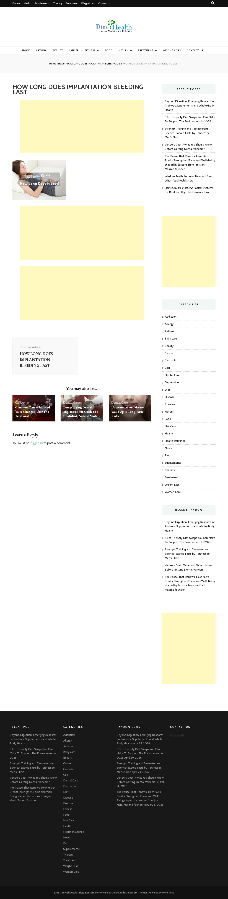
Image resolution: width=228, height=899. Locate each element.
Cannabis (170, 360)
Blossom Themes (137, 892)
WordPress (168, 892)
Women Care (173, 492)
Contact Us (104, 3)
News (168, 448)
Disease (170, 397)
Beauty (58, 50)
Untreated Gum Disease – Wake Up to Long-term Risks (128, 411)
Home (26, 50)
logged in (36, 443)
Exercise (170, 404)
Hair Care (170, 426)
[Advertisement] (82, 126)
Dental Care (71, 403)
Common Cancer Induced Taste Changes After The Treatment (32, 411)
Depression (172, 382)
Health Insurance (175, 440)
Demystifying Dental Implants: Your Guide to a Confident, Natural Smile (80, 411)
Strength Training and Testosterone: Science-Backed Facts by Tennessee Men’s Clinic (187, 133)
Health (27, 3)
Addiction (171, 316)
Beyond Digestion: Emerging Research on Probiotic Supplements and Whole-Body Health (190, 106)
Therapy (57, 3)
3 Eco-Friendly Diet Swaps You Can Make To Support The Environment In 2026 (33, 753)
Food (108, 50)
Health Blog (77, 892)
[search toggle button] (212, 3)
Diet (167, 389)
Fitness (16, 3)
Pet (167, 455)
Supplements (42, 3)
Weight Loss (88, 3)
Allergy (169, 324)
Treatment (72, 3)
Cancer (74, 50)
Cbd (167, 367)
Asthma (41, 50)
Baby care (171, 338)
